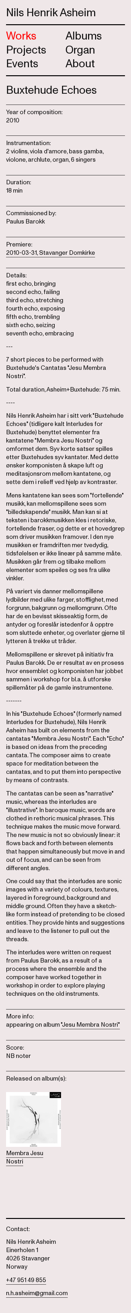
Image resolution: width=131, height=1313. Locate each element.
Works (21, 36)
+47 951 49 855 (26, 1280)
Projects (26, 50)
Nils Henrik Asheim (51, 12)
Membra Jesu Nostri (24, 1157)
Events (22, 63)
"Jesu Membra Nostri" (90, 1025)
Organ (80, 50)
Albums (84, 36)
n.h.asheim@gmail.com (37, 1293)
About (80, 63)
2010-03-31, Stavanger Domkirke (50, 253)
